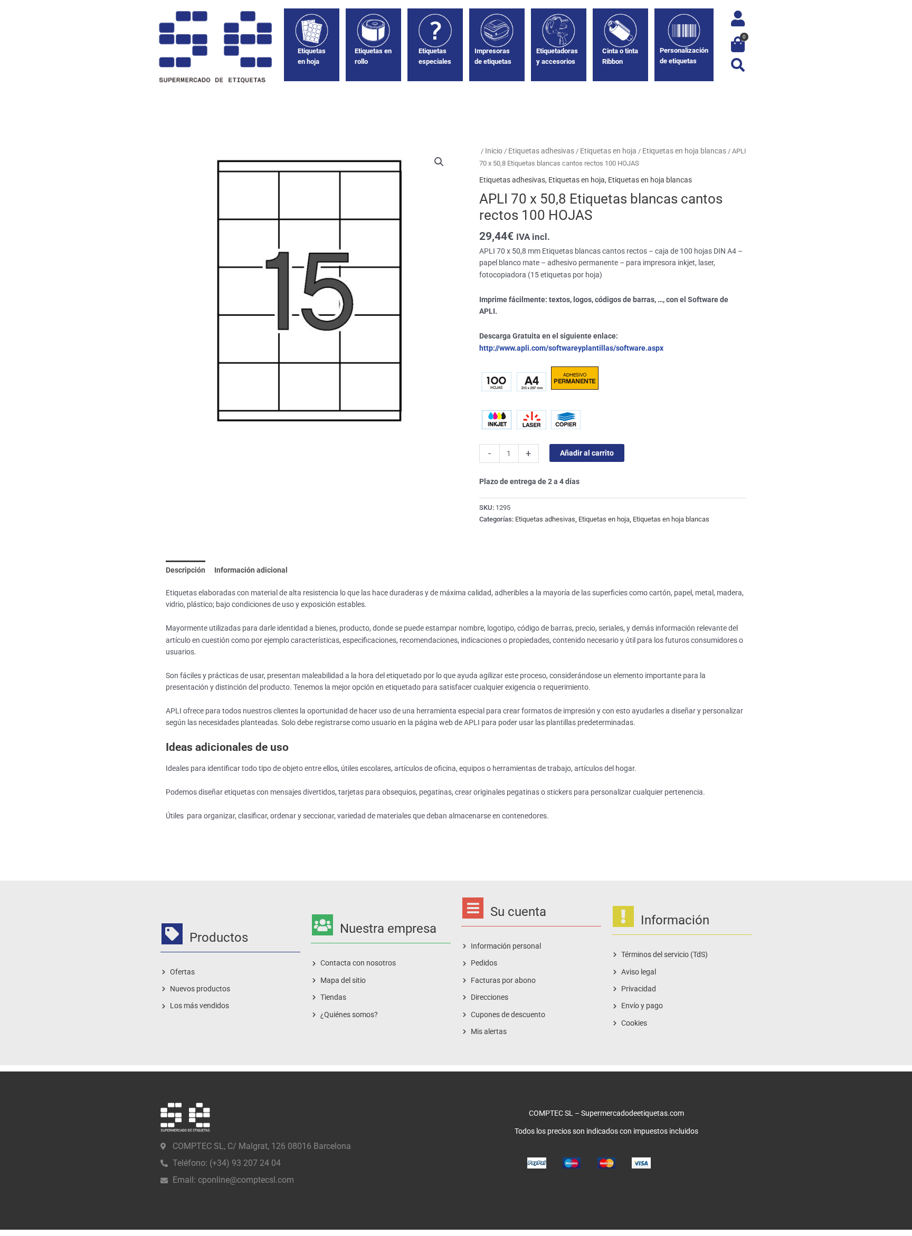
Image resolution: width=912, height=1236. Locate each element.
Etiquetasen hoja (312, 56)
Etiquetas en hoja (608, 151)
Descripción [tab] (185, 570)
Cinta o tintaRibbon (620, 56)
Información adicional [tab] (251, 570)
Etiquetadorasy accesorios (557, 56)
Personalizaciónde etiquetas (684, 55)
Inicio (493, 151)
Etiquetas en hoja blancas (684, 151)
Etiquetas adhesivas (541, 151)
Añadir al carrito (587, 453)
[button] (737, 64)
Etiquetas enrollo (373, 56)
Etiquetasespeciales (435, 56)
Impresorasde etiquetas (492, 56)
